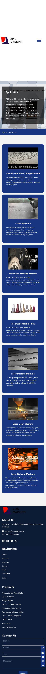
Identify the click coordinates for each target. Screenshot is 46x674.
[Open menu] (39, 40)
